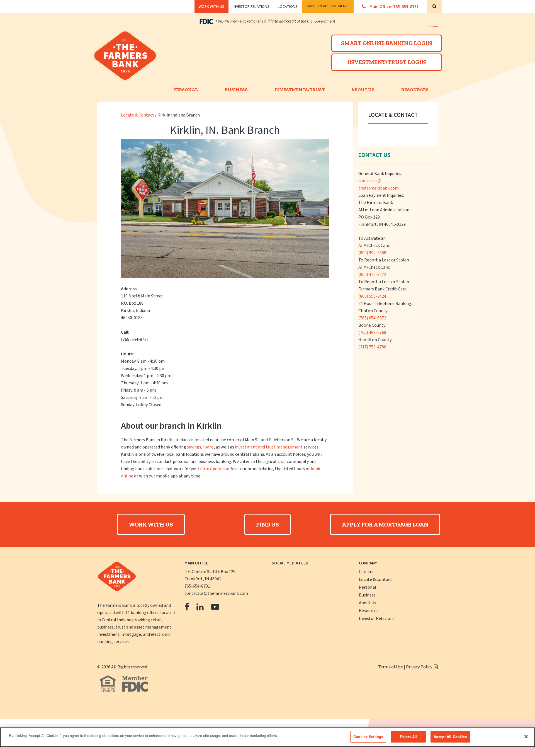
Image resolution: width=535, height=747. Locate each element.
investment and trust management (269, 447)
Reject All (408, 736)
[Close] (526, 736)
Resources (415, 89)
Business (236, 89)
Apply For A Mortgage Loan (385, 524)
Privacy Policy (419, 667)
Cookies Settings (368, 736)
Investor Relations (251, 6)
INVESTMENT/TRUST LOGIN (386, 62)
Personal (185, 89)
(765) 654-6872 (372, 318)
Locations (288, 6)
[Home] (126, 66)
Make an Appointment (327, 6)
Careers (366, 572)
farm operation (214, 469)
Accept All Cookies (450, 736)
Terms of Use (390, 667)
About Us (362, 89)
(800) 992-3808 (372, 253)
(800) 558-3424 (372, 296)
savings (194, 447)
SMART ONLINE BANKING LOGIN (386, 43)
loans (208, 447)
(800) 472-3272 (372, 274)
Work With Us (151, 524)
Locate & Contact (138, 115)
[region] (267, 737)
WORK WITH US (211, 6)
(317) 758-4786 (372, 347)
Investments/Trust (299, 89)
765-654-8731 (197, 586)
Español (433, 26)
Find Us (267, 524)
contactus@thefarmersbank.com (216, 593)
